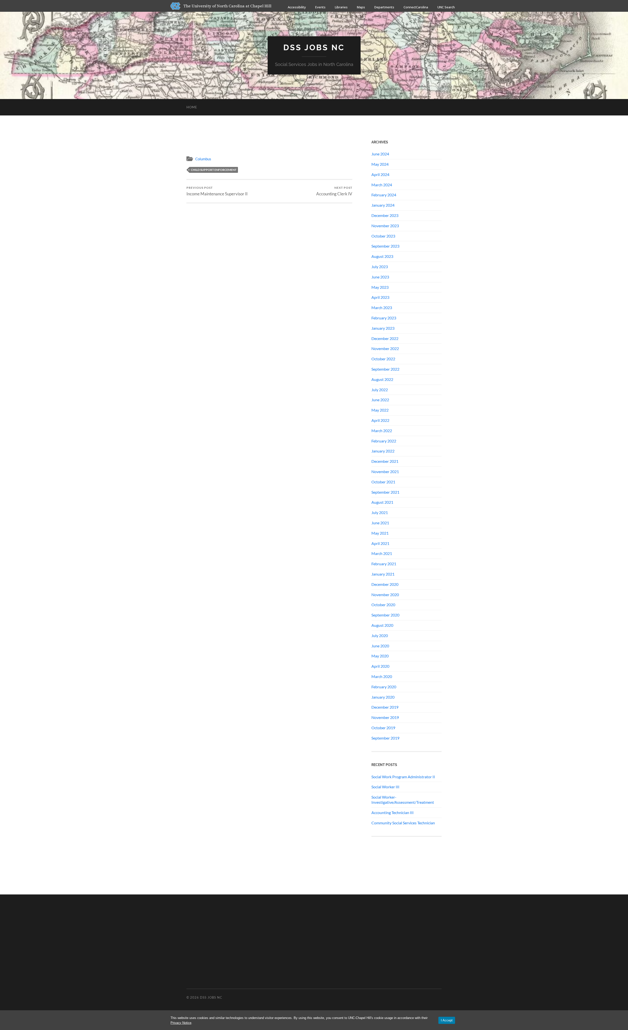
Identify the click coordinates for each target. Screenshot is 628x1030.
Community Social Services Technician (403, 822)
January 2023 (382, 328)
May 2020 (380, 655)
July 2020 (379, 635)
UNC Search (446, 7)
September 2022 (385, 369)
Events (320, 7)
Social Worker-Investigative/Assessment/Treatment (402, 799)
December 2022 (384, 338)
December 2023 (384, 215)
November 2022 (385, 348)
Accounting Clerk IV (334, 191)
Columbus (203, 159)
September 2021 (385, 492)
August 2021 (382, 502)
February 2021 (383, 563)
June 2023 (380, 277)
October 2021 (383, 481)
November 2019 (385, 717)
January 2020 (382, 697)
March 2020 (381, 676)
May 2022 (380, 410)
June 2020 (380, 645)
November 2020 (385, 594)
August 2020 (382, 625)
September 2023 (385, 246)
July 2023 (379, 266)
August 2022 (382, 379)
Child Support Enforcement (213, 170)
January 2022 (382, 451)
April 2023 (380, 297)
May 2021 (380, 533)
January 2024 (382, 205)
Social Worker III (385, 786)
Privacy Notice (180, 1023)
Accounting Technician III (392, 812)
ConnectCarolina (416, 7)
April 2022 (380, 420)
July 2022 (379, 389)
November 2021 (385, 471)
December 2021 (384, 461)
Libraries (341, 7)
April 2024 (380, 174)
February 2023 (383, 317)
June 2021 (380, 522)
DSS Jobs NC (314, 47)
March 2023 (381, 307)
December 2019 (384, 707)
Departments (384, 7)
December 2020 (384, 584)
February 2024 (383, 194)
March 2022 (381, 430)
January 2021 (382, 574)
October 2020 (383, 604)
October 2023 (383, 236)
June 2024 (380, 153)
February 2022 (383, 441)
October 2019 (383, 727)
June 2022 (380, 399)
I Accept (447, 1020)
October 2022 (383, 358)
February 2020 (383, 686)
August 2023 (382, 256)
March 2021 (381, 553)
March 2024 (381, 184)
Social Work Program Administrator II (403, 776)
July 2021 (379, 512)
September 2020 (385, 615)
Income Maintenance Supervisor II (217, 191)
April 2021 (380, 543)
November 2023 (385, 225)
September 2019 (385, 738)
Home (191, 107)
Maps (361, 7)
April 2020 (380, 666)
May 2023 (380, 287)
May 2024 (380, 164)
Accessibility (297, 7)
